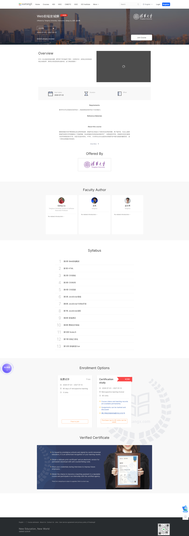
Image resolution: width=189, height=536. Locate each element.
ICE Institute (85, 4)
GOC (76, 4)
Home (37, 4)
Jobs (56, 522)
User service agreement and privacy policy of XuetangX (77, 522)
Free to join (75, 421)
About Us (43, 522)
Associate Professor (61, 210)
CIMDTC (68, 4)
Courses (46, 4)
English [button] (147, 4)
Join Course (141, 38)
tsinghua (94, 208)
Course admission (33, 522)
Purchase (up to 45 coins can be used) (114, 421)
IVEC (60, 4)
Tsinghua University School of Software (61, 208)
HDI (53, 4)
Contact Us (50, 522)
